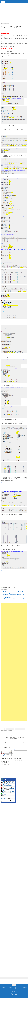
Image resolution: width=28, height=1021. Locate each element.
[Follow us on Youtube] (16, 994)
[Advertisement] (14, 12)
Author (3, 29)
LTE (24, 728)
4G (4, 728)
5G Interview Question (18, 728)
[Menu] (26, 1)
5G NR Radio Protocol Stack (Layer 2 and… (7, 792)
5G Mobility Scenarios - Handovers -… (8, 794)
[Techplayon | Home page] (4, 2)
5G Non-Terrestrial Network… (9, 785)
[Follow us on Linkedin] (14, 994)
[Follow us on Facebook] (12, 994)
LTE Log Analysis (4, 730)
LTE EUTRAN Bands (7, 597)
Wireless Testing (5, 23)
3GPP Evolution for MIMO (19, 758)
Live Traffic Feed (8, 779)
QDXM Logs (10, 730)
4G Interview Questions (10, 728)
